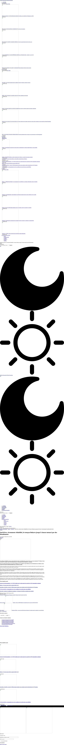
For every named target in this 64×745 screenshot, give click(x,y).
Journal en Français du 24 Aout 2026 (8, 621)
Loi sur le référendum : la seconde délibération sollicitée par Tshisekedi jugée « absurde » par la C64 (18, 54)
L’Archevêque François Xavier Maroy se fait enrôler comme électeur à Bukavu (14, 158)
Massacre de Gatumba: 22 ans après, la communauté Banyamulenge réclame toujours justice (16, 67)
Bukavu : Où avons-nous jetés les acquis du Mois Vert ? (11, 163)
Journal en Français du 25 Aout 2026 (8, 619)
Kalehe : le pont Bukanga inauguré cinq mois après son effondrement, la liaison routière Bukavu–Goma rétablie (19, 147)
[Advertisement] (9, 634)
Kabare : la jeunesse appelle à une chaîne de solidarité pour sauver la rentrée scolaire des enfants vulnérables (19, 108)
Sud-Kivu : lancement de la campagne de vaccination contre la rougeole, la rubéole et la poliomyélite (18, 220)
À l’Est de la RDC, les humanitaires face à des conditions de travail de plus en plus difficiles (15, 589)
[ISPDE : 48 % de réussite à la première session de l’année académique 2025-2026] (10, 94)
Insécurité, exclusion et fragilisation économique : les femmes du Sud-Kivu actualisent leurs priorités (17, 591)
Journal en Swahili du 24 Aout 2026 (7, 622)
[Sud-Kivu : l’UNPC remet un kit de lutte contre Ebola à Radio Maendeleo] (10, 232)
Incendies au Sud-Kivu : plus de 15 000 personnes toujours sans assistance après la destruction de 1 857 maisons (19, 165)
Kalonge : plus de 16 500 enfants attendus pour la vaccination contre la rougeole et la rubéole (16, 207)
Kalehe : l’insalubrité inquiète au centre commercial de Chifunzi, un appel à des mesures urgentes (17, 157)
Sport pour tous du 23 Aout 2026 (7, 624)
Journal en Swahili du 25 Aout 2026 (7, 620)
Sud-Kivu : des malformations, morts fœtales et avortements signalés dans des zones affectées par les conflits (19, 194)
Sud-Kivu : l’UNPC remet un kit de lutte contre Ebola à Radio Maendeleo (13, 233)
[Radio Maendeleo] (6, 0)
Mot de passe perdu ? (3, 744)
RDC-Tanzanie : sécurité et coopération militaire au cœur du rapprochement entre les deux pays (17, 41)
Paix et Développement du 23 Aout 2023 (8, 623)
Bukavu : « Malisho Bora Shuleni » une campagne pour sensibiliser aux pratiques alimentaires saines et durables (19, 181)
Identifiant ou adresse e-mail (4, 737)
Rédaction (1, 537)
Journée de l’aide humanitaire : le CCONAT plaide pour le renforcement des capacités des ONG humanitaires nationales (21, 161)
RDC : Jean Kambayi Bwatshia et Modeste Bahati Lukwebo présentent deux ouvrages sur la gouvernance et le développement (22, 134)
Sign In (10, 526)
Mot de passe (2, 739)
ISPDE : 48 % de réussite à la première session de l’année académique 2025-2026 (15, 95)
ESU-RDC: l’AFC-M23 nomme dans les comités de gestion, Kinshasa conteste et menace (16, 82)
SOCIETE (3, 137)
